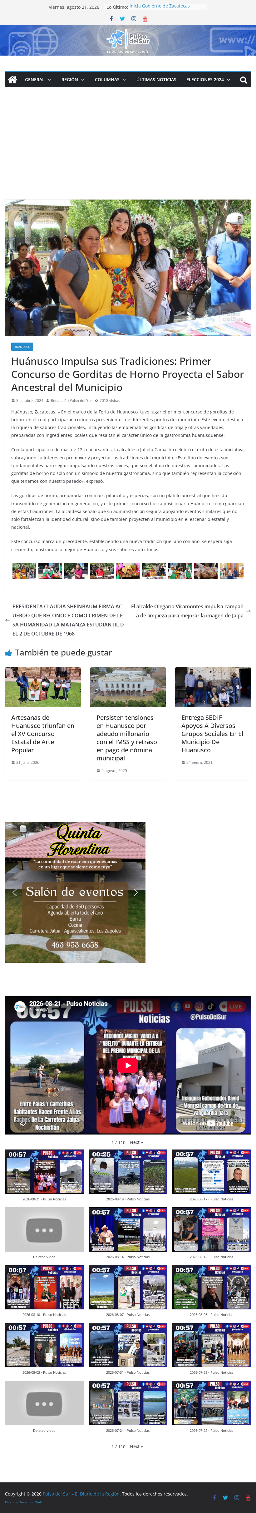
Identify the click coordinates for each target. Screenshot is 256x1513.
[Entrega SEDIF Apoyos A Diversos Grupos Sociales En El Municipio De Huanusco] (213, 671)
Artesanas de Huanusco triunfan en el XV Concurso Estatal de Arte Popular (42, 733)
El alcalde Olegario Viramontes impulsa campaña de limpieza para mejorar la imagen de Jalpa (187, 611)
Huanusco (22, 346)
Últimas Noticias (156, 79)
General (35, 79)
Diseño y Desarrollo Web (23, 1502)
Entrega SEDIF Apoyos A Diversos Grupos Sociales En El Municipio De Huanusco (212, 733)
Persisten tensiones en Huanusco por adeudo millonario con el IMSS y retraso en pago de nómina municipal (126, 737)
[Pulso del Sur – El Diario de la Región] (128, 29)
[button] (48, 79)
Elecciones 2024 (205, 79)
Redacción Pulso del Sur (71, 400)
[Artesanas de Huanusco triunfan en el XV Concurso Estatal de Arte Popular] (43, 671)
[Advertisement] (128, 152)
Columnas (107, 79)
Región (70, 79)
